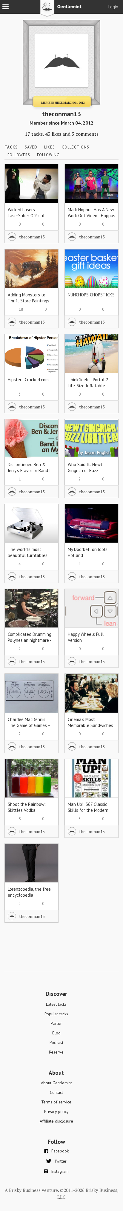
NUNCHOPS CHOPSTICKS (91, 295)
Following (48, 154)
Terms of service (56, 1102)
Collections (75, 147)
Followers (18, 154)
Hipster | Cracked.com (28, 379)
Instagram (60, 1171)
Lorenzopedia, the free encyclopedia (29, 892)
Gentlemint (61, 11)
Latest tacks (56, 1004)
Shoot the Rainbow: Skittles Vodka (27, 807)
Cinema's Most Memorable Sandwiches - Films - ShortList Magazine (90, 728)
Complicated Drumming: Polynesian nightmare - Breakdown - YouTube (30, 640)
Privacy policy (56, 1111)
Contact (56, 1092)
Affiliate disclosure (56, 1121)
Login (113, 7)
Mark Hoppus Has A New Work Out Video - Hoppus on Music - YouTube (91, 215)
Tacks (11, 147)
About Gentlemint (56, 1083)
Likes (49, 147)
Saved (31, 147)
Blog (56, 1033)
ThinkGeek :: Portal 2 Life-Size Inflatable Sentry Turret (88, 385)
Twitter (60, 1161)
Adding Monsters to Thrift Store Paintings (28, 298)
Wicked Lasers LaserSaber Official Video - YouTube (26, 215)
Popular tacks (56, 1013)
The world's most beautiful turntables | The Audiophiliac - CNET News (31, 558)
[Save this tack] (48, 184)
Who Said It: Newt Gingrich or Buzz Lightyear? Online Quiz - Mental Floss (90, 473)
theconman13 (31, 237)
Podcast (56, 1042)
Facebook (60, 1151)
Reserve (56, 1052)
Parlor (56, 1023)
